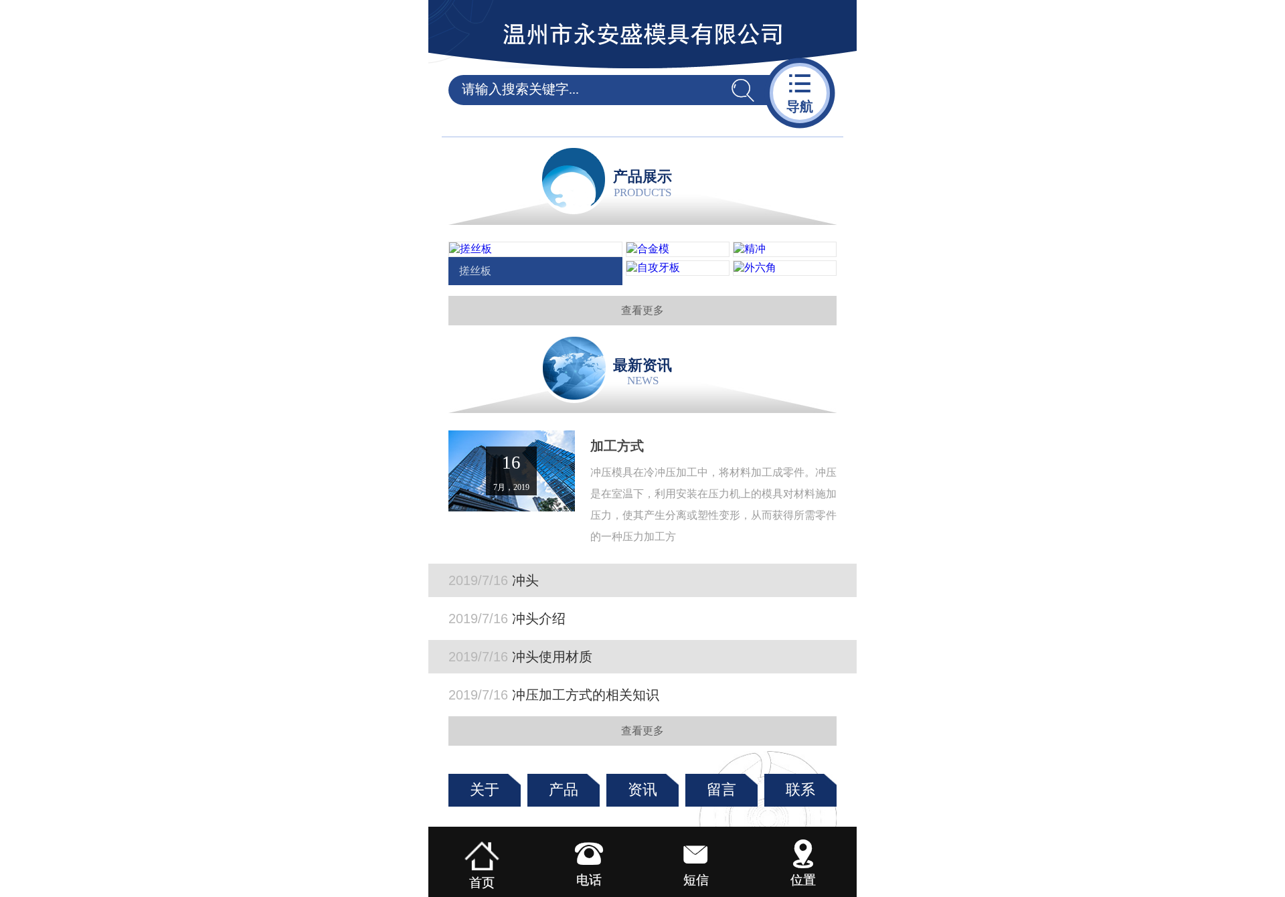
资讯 (642, 789)
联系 (800, 789)
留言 (721, 789)
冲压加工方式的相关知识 (553, 694)
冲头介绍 (507, 618)
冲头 (493, 580)
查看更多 (642, 310)
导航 (799, 92)
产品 (563, 789)
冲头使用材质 (520, 656)
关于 (484, 789)
